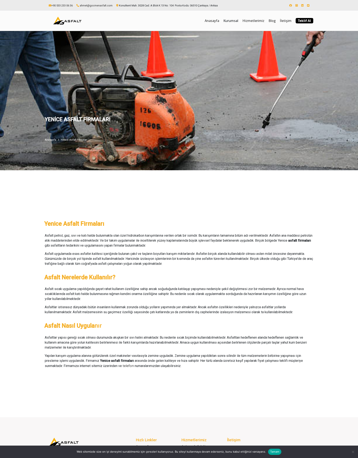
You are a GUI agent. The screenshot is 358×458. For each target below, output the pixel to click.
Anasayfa (212, 20)
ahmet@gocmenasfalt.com (96, 5)
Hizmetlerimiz (253, 20)
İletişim (285, 20)
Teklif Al (304, 20)
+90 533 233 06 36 (62, 5)
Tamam (274, 451)
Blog (272, 20)
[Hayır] (353, 452)
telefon (129, 365)
